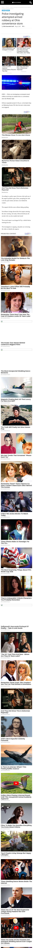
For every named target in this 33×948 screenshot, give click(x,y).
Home (3, 7)
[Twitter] (8, 31)
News (8, 10)
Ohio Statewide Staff (8, 26)
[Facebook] (4, 31)
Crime (7, 7)
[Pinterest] (12, 31)
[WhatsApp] (16, 31)
